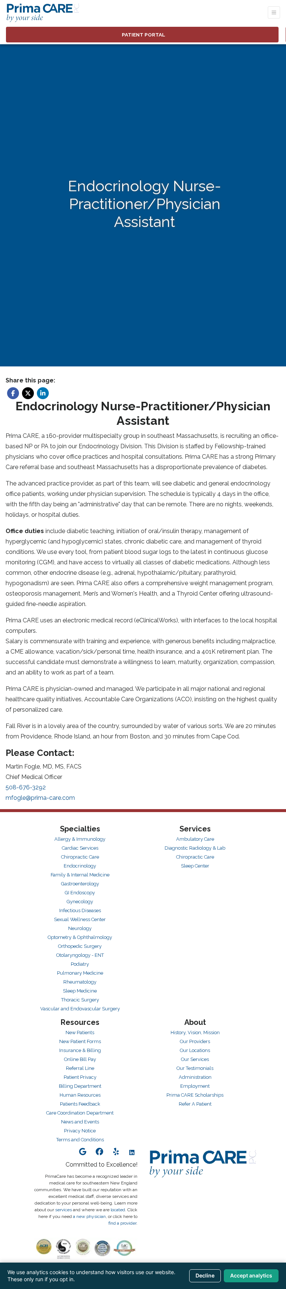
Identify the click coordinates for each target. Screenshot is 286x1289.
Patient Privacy (80, 1077)
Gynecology (80, 901)
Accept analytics (251, 1275)
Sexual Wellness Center (80, 919)
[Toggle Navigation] (274, 12)
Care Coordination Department (80, 1113)
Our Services (195, 1059)
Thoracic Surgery (80, 1000)
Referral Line (80, 1068)
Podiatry (80, 964)
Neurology (80, 928)
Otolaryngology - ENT (80, 955)
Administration (195, 1077)
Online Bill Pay (80, 1059)
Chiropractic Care (80, 857)
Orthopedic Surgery (80, 946)
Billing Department (80, 1086)
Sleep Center (195, 866)
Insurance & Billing (80, 1050)
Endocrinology (80, 866)
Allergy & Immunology (79, 839)
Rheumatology (79, 982)
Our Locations (195, 1050)
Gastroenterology (80, 883)
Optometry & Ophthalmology (80, 937)
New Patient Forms (80, 1041)
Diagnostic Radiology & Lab (195, 848)
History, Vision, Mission (195, 1032)
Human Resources (80, 1095)
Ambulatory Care (195, 839)
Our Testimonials (195, 1068)
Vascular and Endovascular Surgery (80, 1008)
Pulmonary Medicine (80, 973)
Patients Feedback (80, 1104)
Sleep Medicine (80, 991)
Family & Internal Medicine (80, 875)
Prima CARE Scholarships (194, 1095)
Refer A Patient (195, 1104)
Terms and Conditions (80, 1139)
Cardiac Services (80, 848)
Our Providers (195, 1041)
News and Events (80, 1122)
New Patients (80, 1032)
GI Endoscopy (80, 892)
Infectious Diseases (80, 910)
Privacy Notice (80, 1131)
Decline (205, 1275)
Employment (195, 1086)
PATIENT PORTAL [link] (142, 35)
